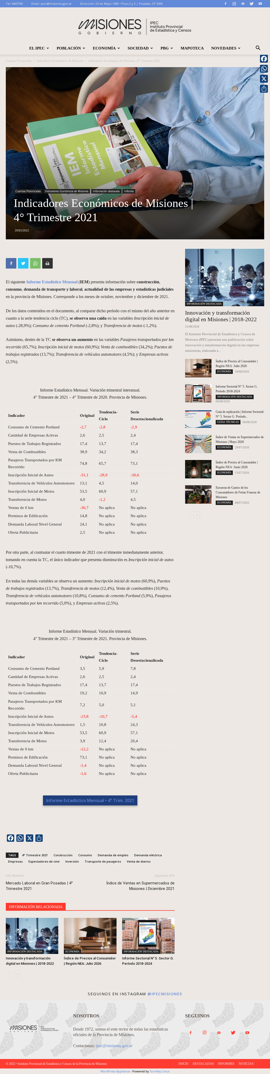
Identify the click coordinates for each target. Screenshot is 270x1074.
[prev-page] (9, 974)
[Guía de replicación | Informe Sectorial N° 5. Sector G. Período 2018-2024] (198, 418)
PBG (165, 48)
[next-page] (17, 974)
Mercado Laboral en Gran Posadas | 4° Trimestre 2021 (39, 886)
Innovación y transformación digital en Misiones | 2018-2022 (221, 316)
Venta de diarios (139, 861)
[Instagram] (234, 3)
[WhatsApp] (35, 263)
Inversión (72, 861)
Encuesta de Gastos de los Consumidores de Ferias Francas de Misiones (238, 492)
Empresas (15, 861)
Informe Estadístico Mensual (52, 282)
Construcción (63, 855)
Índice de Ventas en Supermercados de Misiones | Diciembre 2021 (140, 886)
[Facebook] (225, 3)
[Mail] (243, 3)
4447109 (17, 4)
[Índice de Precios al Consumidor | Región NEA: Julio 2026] (90, 936)
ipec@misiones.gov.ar (56, 4)
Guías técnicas (228, 421)
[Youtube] (260, 3)
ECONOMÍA (104, 48)
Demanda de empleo (113, 855)
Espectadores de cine (44, 861)
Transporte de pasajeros (103, 861)
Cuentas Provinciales (19, 61)
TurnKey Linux (160, 1071)
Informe (129, 191)
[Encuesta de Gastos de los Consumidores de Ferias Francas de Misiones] (198, 494)
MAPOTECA (192, 48)
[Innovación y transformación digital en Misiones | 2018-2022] (32, 936)
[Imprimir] (47, 263)
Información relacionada (35, 907)
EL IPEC (37, 48)
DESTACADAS (203, 1064)
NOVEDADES (223, 48)
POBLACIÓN (69, 48)
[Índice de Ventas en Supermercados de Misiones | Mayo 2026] (198, 444)
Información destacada (106, 191)
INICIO (184, 1064)
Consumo (85, 855)
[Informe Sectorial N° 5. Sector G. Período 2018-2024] (148, 936)
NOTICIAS (246, 1064)
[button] (258, 48)
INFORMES (226, 1064)
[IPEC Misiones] (135, 25)
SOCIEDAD (138, 48)
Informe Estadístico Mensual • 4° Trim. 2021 (90, 800)
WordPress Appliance (115, 1071)
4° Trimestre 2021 (35, 855)
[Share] (264, 89)
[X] (264, 79)
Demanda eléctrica (148, 855)
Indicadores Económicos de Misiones (60, 61)
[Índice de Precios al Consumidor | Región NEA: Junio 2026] (198, 469)
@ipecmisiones (164, 993)
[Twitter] (251, 3)
